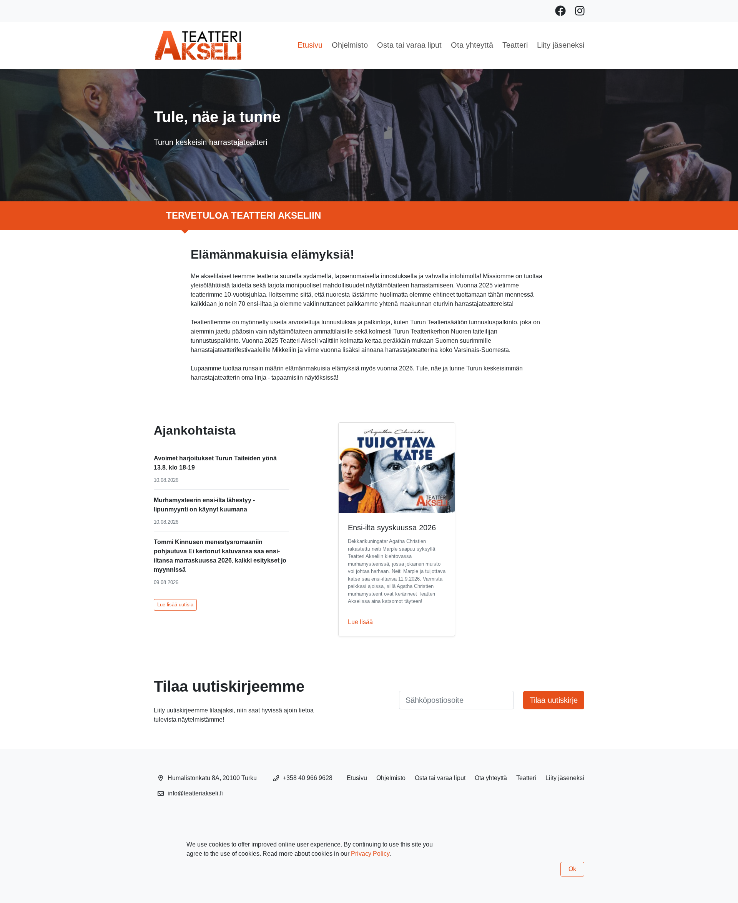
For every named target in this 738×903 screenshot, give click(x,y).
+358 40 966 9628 (307, 778)
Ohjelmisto (350, 45)
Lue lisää (360, 622)
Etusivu (310, 45)
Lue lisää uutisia (175, 605)
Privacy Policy (370, 853)
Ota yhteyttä (472, 45)
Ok (572, 869)
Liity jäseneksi (560, 45)
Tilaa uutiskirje (554, 700)
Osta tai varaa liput (409, 45)
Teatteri (515, 45)
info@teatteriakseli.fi (195, 793)
